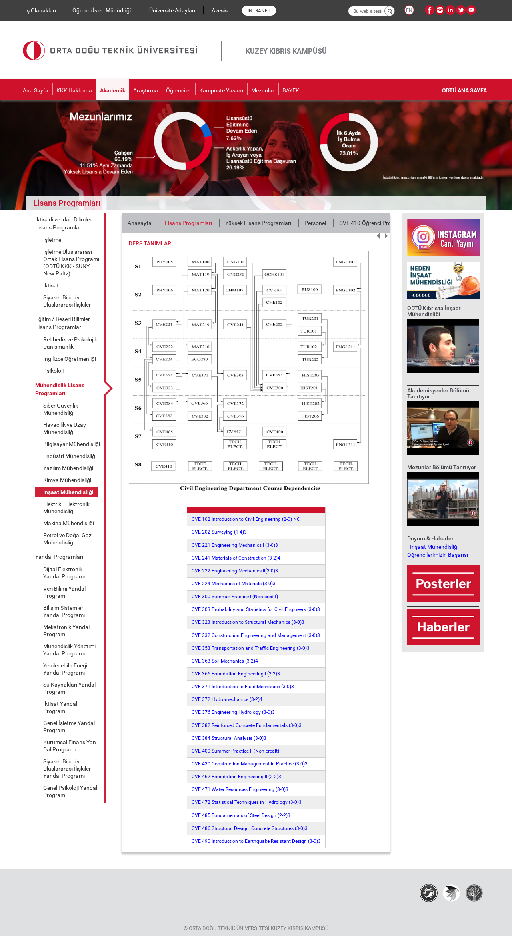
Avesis (220, 10)
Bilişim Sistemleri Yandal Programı (64, 611)
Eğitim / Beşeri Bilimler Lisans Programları (62, 323)
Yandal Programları (59, 557)
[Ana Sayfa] (122, 41)
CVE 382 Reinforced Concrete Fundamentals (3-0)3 (247, 725)
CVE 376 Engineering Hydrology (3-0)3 (233, 712)
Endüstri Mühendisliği (69, 456)
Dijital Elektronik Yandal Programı (64, 573)
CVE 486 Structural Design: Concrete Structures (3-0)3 (250, 828)
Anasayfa (140, 223)
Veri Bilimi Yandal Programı (64, 592)
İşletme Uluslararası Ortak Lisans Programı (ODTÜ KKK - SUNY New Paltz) (71, 263)
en (409, 10)
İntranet (259, 11)
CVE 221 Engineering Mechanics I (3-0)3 (235, 545)
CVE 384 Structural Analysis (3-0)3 (229, 738)
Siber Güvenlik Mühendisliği (60, 409)
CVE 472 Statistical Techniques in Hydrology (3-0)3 (247, 802)
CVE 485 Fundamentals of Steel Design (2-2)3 (241, 815)
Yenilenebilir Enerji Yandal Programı (65, 669)
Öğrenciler (178, 90)
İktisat (51, 285)
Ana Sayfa (35, 90)
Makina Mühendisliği (68, 523)
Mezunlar (262, 90)
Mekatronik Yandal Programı (66, 630)
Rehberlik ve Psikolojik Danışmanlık (70, 343)
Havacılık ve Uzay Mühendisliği (64, 428)
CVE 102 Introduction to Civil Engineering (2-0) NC (246, 519)
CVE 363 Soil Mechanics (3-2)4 (225, 661)
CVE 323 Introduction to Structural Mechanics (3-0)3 (248, 622)
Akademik (112, 90)
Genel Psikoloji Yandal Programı (70, 791)
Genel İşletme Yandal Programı (69, 726)
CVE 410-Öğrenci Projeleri (370, 223)
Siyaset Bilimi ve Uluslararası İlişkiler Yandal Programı (67, 768)
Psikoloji (53, 371)
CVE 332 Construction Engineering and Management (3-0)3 (256, 635)
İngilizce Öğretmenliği (69, 359)
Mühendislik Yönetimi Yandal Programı (69, 650)
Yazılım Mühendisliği (68, 468)
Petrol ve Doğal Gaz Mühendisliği (67, 539)
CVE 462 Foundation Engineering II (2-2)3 (236, 776)
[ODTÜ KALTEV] (474, 893)
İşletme (52, 240)
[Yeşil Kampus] (451, 893)
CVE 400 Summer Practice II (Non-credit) (235, 751)
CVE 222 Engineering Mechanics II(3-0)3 (235, 571)
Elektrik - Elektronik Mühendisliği (66, 507)
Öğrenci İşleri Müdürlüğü (102, 10)
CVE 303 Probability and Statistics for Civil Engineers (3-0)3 (256, 609)
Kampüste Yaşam (221, 90)
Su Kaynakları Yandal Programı (69, 688)
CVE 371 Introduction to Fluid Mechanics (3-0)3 (243, 686)
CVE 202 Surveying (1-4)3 (219, 532)
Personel (315, 223)
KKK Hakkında (74, 90)
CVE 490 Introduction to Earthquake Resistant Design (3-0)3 (256, 841)
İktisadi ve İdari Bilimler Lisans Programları (63, 223)
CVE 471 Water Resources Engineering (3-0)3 (240, 789)
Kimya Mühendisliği (67, 480)
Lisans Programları (188, 223)
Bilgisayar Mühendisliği (71, 444)
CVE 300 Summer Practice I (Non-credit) (235, 596)
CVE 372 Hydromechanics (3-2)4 (227, 699)
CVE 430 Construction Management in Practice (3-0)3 (250, 764)
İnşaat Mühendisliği (68, 492)
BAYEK (290, 90)
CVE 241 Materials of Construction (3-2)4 (236, 558)
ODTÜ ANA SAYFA (464, 90)
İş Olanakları (40, 10)
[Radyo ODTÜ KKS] (429, 893)
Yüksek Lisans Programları (258, 223)
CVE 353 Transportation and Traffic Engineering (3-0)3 (251, 648)
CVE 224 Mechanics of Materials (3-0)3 (234, 584)
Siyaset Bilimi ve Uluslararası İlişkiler (67, 301)
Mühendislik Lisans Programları (59, 389)
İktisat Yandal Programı (60, 707)
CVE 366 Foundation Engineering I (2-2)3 (236, 674)
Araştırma (145, 90)
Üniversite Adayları (172, 10)
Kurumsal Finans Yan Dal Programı (69, 746)
